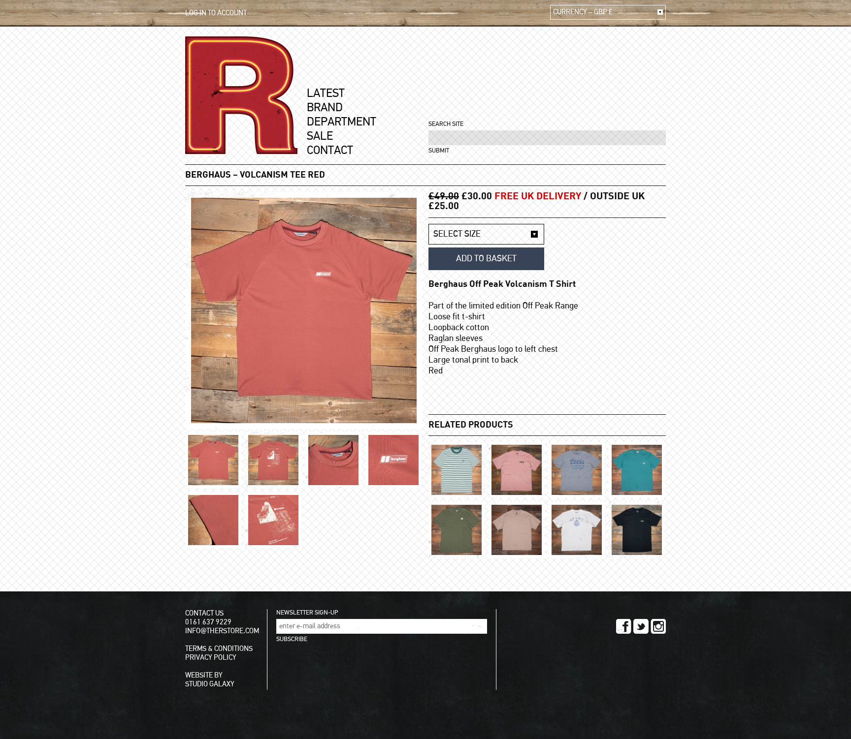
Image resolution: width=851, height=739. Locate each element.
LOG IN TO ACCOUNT (216, 13)
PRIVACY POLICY (210, 657)
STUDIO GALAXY (209, 684)
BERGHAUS (208, 175)
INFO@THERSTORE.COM (222, 631)
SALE (320, 136)
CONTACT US (204, 613)
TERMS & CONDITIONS (219, 648)
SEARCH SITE (445, 124)
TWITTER (641, 626)
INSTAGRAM (658, 626)
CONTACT (330, 150)
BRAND (325, 108)
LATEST (326, 93)
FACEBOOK (623, 626)
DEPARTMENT (341, 122)
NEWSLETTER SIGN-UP (307, 613)
